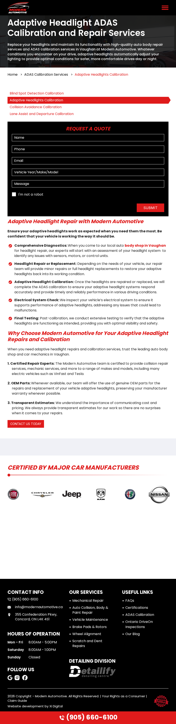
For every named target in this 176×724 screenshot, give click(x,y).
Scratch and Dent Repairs (87, 643)
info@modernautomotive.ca (39, 607)
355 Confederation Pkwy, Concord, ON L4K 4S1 (36, 617)
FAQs (129, 600)
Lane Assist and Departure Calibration (42, 113)
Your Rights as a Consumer (123, 696)
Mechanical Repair (88, 600)
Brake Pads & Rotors (89, 626)
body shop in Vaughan (145, 245)
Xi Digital (56, 706)
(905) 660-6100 (91, 717)
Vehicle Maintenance (90, 619)
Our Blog (132, 633)
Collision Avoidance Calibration (36, 107)
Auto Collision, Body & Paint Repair (90, 610)
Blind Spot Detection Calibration (37, 93)
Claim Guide (17, 700)
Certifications (136, 607)
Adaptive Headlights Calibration (36, 100)
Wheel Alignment (86, 633)
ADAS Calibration (139, 614)
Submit (150, 208)
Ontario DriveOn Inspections (139, 624)
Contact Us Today (25, 424)
